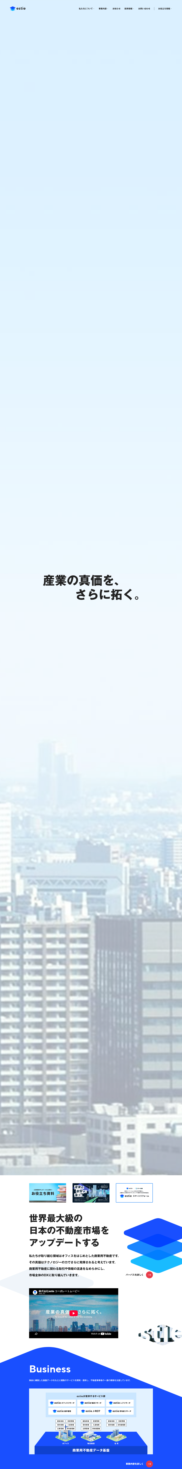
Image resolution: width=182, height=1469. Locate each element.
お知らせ (116, 9)
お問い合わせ (144, 9)
